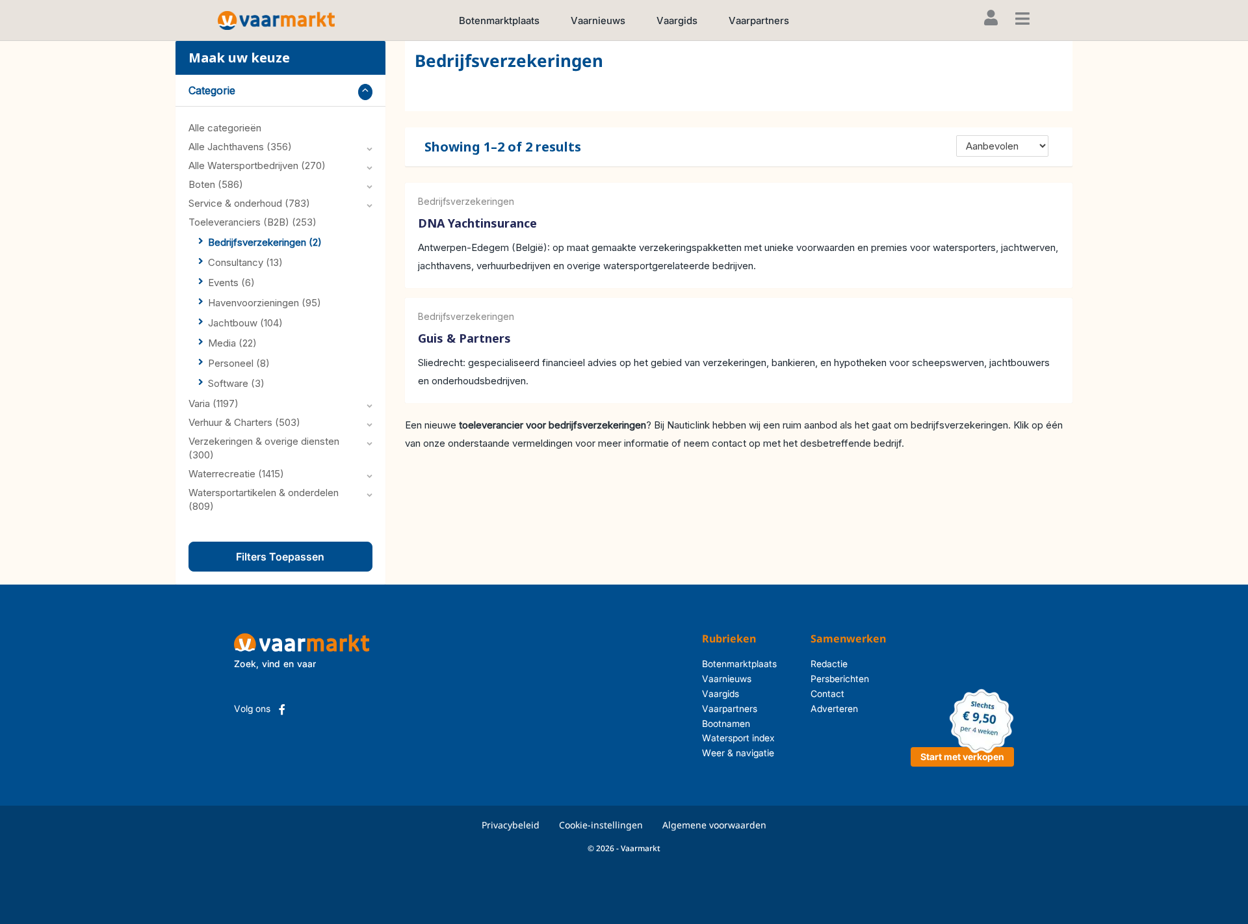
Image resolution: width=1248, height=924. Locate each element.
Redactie (829, 663)
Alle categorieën (224, 128)
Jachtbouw (245, 323)
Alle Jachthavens (240, 146)
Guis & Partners (464, 339)
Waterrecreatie (236, 474)
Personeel (239, 363)
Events (231, 282)
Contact (827, 693)
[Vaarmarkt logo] (276, 19)
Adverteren (834, 708)
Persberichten (840, 678)
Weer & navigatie (738, 752)
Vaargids (676, 20)
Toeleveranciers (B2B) (252, 222)
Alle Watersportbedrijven (257, 165)
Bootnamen (726, 723)
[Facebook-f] (282, 709)
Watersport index (738, 737)
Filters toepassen (280, 556)
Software (236, 383)
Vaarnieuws (598, 20)
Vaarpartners (759, 20)
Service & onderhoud (249, 203)
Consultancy (245, 262)
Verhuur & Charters (244, 422)
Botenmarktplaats (499, 20)
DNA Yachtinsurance (477, 223)
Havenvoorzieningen (264, 303)
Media (232, 343)
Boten (215, 184)
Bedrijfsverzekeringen (265, 242)
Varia (213, 403)
